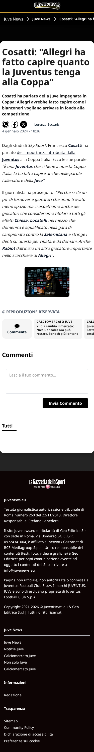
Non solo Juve (15, 662)
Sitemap (11, 721)
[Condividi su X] (23, 124)
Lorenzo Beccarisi (47, 124)
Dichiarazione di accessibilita (28, 734)
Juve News (13, 19)
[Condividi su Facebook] (14, 124)
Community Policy (19, 727)
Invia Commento (65, 403)
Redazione (13, 695)
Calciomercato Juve (20, 655)
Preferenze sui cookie (22, 741)
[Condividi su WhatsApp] (5, 124)
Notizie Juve (14, 649)
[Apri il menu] (7, 6)
